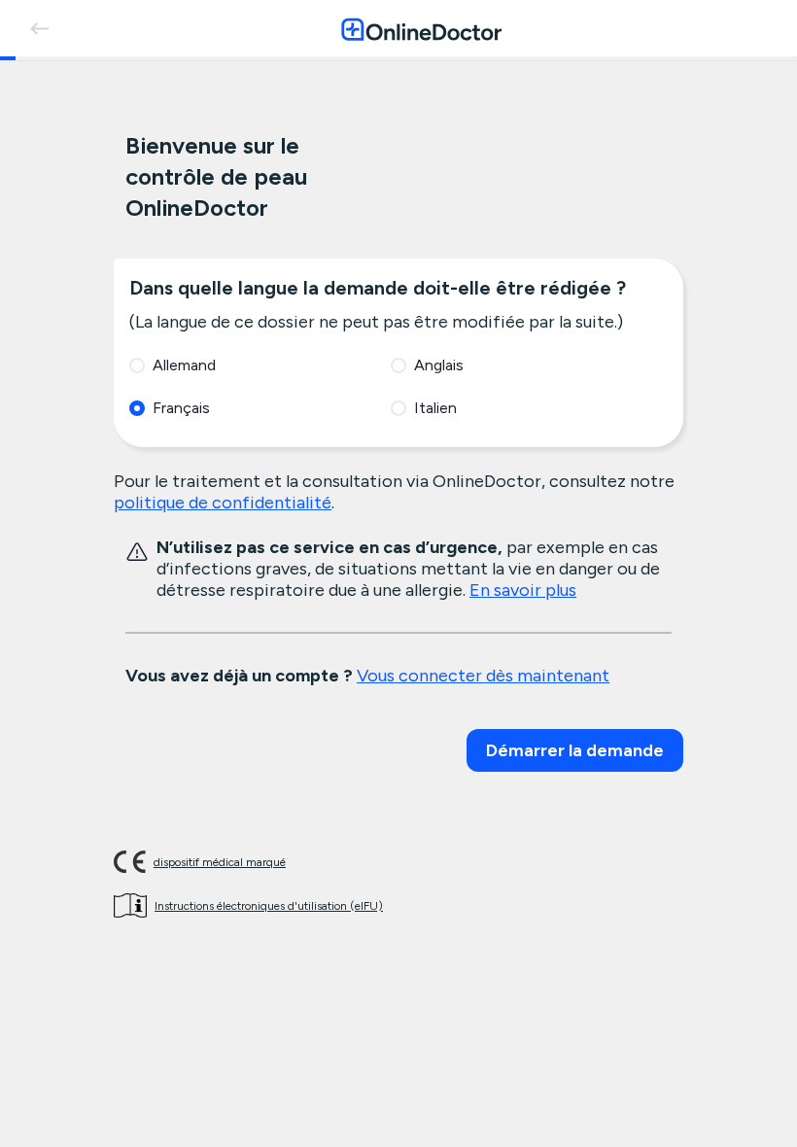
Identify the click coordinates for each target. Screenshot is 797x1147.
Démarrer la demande (575, 750)
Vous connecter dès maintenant (483, 675)
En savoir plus (522, 590)
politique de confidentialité (222, 502)
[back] (39, 28)
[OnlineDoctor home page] (421, 29)
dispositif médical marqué (220, 862)
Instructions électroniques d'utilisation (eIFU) (269, 906)
